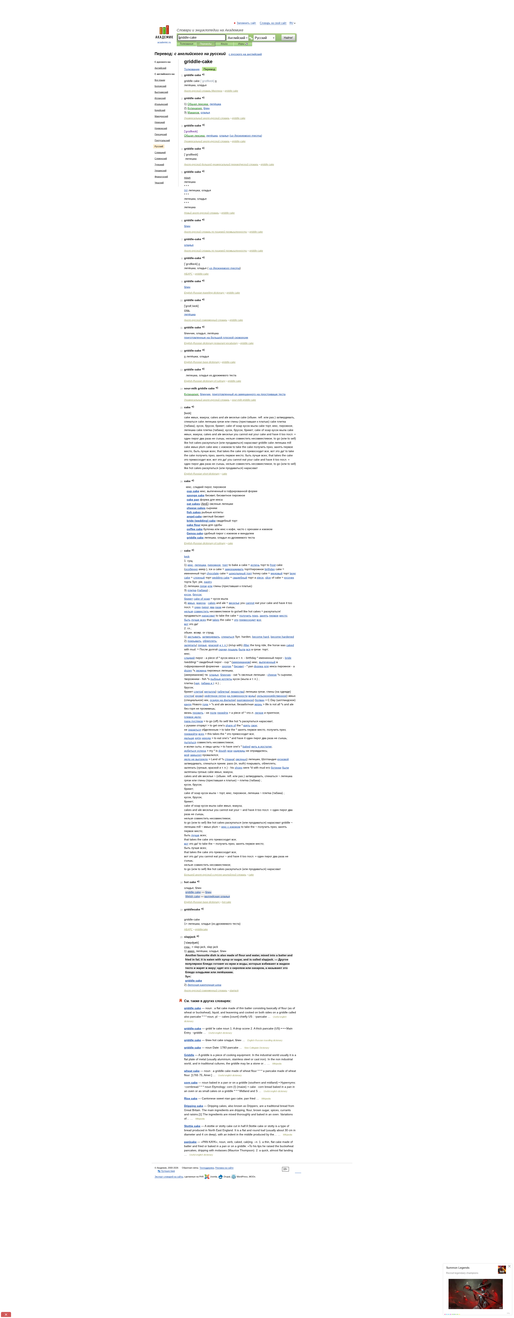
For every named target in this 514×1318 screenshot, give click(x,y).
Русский (159, 146)
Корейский (160, 110)
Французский (161, 176)
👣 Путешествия (166, 1171)
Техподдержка (207, 1168)
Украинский (160, 170)
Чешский (159, 182)
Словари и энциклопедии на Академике (210, 30)
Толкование (192, 69)
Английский (160, 68)
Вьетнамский (161, 92)
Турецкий (159, 164)
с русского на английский (245, 54)
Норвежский (161, 128)
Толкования (186, 43)
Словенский (161, 158)
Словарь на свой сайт (273, 23)
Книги (224, 43)
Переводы (206, 43)
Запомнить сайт (246, 23)
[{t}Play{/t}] (203, 74)
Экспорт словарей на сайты (169, 1176)
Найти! (288, 37)
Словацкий (160, 152)
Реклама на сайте (224, 1168)
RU (291, 23)
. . (223, 645)
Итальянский (161, 104)
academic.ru (164, 42)
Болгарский (160, 86)
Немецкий (160, 122)
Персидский (161, 134)
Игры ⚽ (243, 43)
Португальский (162, 140)
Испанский (160, 98)
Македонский (161, 116)
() (245, 135)
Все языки (160, 80)
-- (215, 874)
